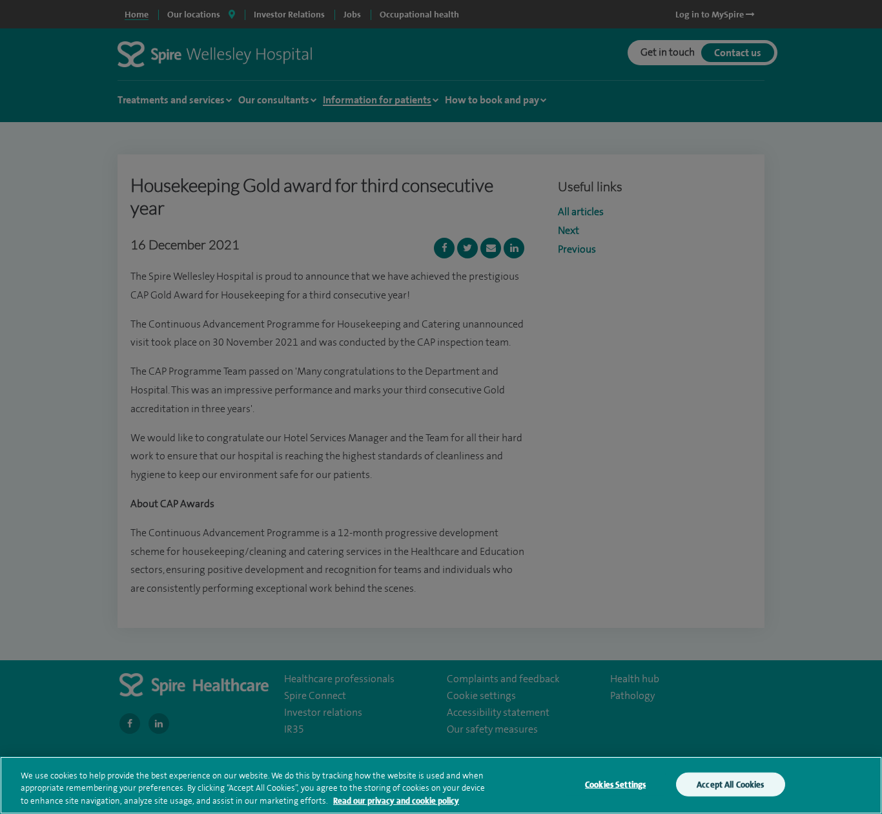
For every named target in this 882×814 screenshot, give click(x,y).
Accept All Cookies (730, 784)
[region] (441, 785)
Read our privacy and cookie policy (396, 801)
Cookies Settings (615, 784)
